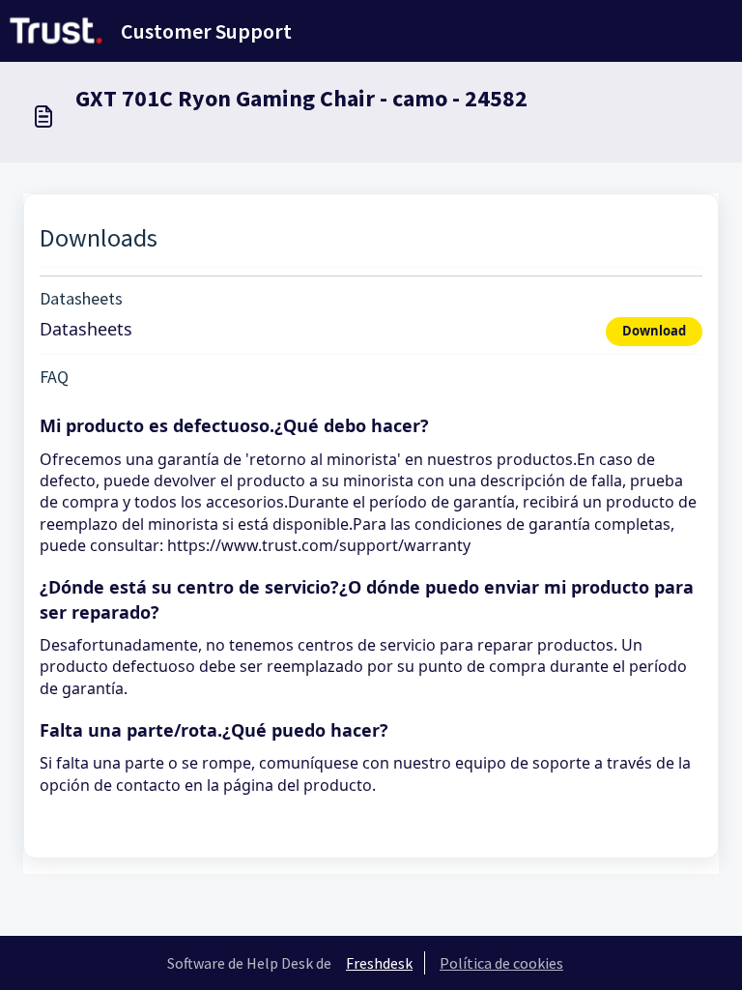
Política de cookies (501, 963)
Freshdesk (379, 963)
